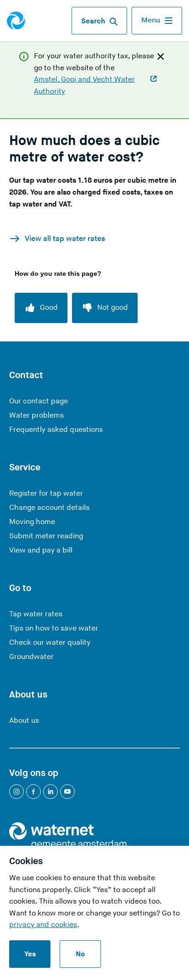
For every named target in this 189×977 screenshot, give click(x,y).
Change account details (49, 507)
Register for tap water (46, 493)
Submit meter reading (46, 536)
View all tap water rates (65, 238)
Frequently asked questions (56, 429)
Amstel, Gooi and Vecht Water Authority (84, 86)
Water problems (36, 415)
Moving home (32, 522)
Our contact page (38, 401)
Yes (30, 954)
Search (93, 21)
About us (24, 720)
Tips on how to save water (53, 628)
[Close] (160, 55)
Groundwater (31, 657)
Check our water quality (49, 642)
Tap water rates (35, 614)
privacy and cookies (43, 925)
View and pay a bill (40, 550)
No (80, 954)
